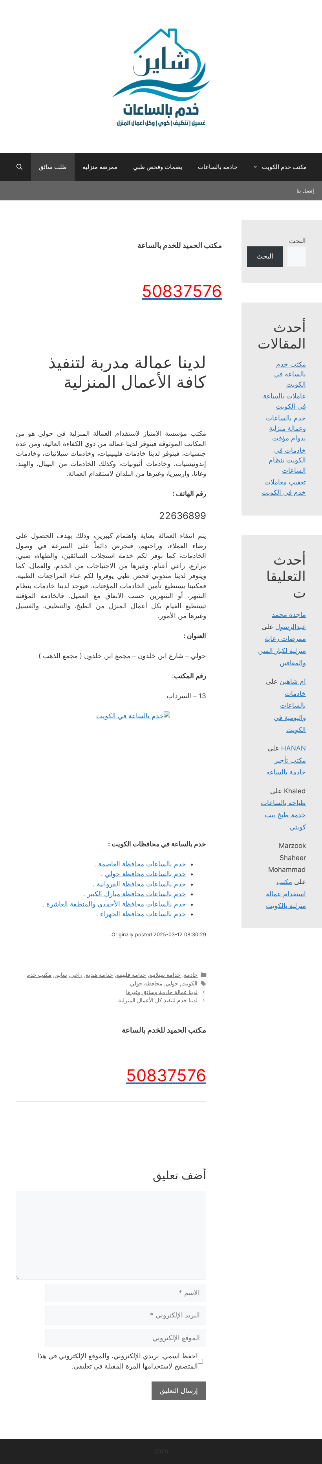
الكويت (189, 983)
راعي (76, 974)
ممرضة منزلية (99, 167)
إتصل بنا (305, 190)
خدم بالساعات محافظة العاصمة (142, 864)
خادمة (191, 974)
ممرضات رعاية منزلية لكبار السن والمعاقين (282, 650)
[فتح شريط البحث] (19, 167)
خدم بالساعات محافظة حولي (145, 874)
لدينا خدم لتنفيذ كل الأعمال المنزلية (158, 1000)
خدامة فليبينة (131, 974)
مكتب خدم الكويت (284, 167)
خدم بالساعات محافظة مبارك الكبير (136, 894)
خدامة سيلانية (165, 974)
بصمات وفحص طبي (157, 167)
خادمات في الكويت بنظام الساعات (287, 460)
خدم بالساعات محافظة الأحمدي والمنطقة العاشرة (116, 904)
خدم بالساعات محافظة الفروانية (141, 884)
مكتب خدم (39, 974)
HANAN (293, 748)
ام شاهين (293, 681)
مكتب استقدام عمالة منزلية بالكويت (286, 894)
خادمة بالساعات (218, 167)
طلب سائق (53, 167)
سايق (61, 974)
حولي (172, 983)
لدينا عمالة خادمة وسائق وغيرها (162, 992)
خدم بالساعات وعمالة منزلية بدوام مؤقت (286, 428)
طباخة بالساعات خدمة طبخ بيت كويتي (283, 815)
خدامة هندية (99, 974)
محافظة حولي (146, 983)
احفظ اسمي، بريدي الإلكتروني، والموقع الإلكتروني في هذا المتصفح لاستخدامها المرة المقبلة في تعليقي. (117, 1361)
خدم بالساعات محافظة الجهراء (143, 914)
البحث (297, 241)
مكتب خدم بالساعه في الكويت (290, 374)
